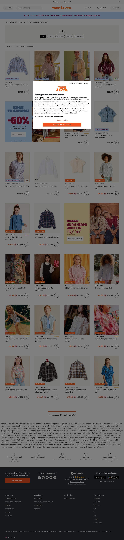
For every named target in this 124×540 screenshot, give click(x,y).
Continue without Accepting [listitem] (78, 83)
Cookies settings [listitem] (62, 120)
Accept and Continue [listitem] (62, 124)
